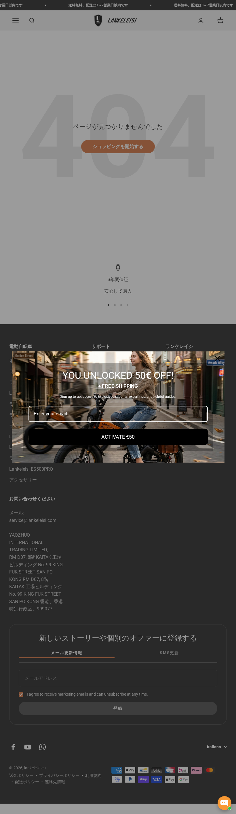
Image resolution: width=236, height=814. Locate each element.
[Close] (217, 358)
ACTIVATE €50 (118, 437)
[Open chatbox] (224, 803)
